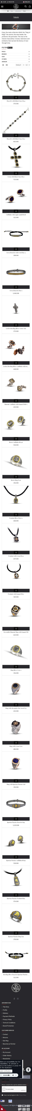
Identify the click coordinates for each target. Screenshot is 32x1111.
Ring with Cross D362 (16, 746)
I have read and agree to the (15, 1095)
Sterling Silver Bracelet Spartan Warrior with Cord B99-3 (16, 974)
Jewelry (4, 61)
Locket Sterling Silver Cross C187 (16, 328)
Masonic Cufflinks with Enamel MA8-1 (16, 404)
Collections (18, 11)
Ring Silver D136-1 (16, 670)
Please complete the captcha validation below (14, 1084)
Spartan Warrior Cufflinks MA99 (16, 860)
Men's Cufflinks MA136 (16, 442)
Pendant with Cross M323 (16, 556)
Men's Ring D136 (16, 480)
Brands (4, 54)
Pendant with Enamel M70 (16, 594)
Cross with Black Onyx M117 (16, 177)
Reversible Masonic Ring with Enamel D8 (16, 632)
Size (3, 56)
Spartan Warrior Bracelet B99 (16, 822)
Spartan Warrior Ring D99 (16, 936)
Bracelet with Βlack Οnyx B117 (16, 139)
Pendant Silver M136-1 (16, 518)
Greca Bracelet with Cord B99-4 (16, 252)
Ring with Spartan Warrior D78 (16, 784)
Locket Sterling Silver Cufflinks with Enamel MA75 (16, 366)
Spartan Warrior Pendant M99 (16, 898)
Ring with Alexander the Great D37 (16, 708)
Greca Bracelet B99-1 (16, 290)
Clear (10, 47)
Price (3, 51)
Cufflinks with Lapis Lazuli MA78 (16, 215)
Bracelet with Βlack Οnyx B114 (16, 101)
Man (12, 11)
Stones (4, 59)
